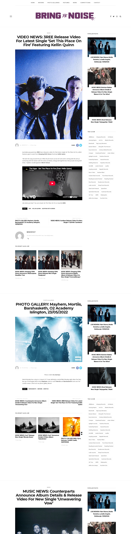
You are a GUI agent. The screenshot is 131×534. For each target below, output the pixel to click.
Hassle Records (104, 159)
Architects (110, 137)
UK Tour (91, 195)
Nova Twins (92, 172)
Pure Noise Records (107, 175)
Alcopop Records (101, 137)
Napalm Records (103, 169)
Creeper (91, 153)
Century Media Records (105, 150)
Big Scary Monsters (101, 143)
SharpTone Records (103, 185)
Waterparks (104, 195)
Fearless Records (104, 156)
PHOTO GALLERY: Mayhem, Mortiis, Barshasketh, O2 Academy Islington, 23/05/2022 (27, 222)
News (75, 2)
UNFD (96, 195)
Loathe (107, 166)
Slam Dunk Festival (94, 188)
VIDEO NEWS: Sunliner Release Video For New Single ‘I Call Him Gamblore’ (66, 221)
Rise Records (92, 182)
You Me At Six (103, 198)
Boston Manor (92, 146)
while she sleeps (93, 198)
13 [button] (50, 360)
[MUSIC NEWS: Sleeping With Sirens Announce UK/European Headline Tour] (25, 260)
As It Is (101, 140)
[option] (48, 339)
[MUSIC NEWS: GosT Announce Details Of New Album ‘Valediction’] (48, 425)
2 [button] (34, 360)
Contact (97, 2)
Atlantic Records (109, 140)
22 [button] (63, 360)
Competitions (85, 2)
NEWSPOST (25, 145)
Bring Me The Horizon (105, 146)
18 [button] (57, 360)
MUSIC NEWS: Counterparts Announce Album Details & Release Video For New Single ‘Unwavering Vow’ (30, 402)
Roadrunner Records (103, 182)
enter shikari (111, 153)
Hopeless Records (105, 163)
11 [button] (47, 360)
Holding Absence (93, 163)
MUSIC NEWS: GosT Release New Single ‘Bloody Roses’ (24, 436)
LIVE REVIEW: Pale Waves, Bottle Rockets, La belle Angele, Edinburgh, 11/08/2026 (102, 59)
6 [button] (40, 360)
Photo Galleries (53, 2)
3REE (30, 208)
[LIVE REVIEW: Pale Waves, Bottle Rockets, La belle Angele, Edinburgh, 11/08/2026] (102, 47)
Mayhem (40, 389)
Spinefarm (104, 188)
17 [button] (56, 360)
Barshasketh (32, 389)
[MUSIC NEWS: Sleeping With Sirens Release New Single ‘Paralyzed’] (48, 260)
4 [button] (37, 360)
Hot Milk (91, 166)
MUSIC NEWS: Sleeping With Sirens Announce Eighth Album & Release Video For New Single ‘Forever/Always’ (71, 274)
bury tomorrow (93, 150)
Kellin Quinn (36, 208)
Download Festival (100, 153)
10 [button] (46, 360)
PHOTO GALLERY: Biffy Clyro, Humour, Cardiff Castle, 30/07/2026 (71, 440)
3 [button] (36, 360)
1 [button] (33, 360)
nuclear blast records (94, 175)
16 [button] (54, 360)
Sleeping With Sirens (48, 208)
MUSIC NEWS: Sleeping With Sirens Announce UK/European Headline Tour (25, 273)
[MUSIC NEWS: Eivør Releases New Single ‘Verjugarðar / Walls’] (102, 109)
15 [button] (53, 360)
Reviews (41, 2)
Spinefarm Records (94, 191)
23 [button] (64, 360)
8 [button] (43, 360)
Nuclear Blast (100, 172)
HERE (64, 203)
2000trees (91, 137)
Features (66, 2)
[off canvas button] (11, 16)
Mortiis (45, 389)
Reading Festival (108, 179)
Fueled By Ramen (93, 159)
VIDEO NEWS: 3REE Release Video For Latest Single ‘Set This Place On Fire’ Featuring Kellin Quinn (66, 402)
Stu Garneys (25, 368)
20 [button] (60, 360)
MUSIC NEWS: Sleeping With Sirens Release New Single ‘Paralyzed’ (48, 273)
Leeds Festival (99, 166)
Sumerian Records (106, 191)
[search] (120, 16)
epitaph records (93, 156)
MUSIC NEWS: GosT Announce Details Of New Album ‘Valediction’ (48, 437)
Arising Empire (93, 140)
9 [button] (44, 360)
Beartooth (91, 143)
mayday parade (93, 169)
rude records (92, 185)
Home (33, 2)
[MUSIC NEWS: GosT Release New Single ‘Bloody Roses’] (25, 425)
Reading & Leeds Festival (95, 179)
